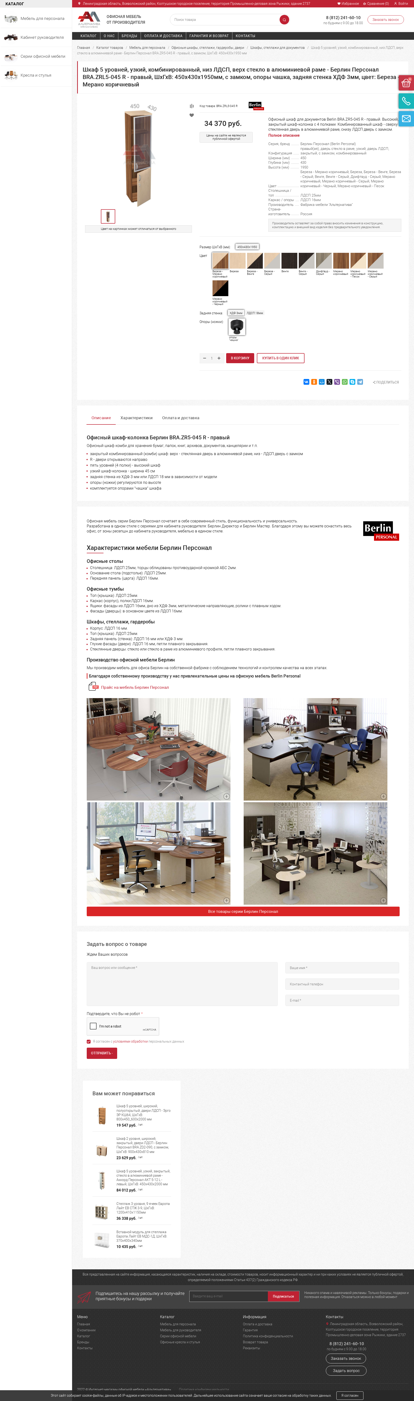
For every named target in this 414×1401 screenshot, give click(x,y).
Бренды (129, 36)
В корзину (240, 358)
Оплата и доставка (163, 36)
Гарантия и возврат (209, 36)
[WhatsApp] (345, 382)
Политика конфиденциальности (268, 1336)
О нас (109, 36)
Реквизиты (251, 1348)
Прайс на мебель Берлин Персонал (135, 687)
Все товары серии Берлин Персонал (243, 911)
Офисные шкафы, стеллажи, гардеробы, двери (208, 48)
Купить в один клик (280, 358)
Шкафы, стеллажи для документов (277, 48)
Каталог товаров (109, 48)
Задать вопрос (346, 1370)
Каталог (88, 36)
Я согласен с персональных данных (138, 1041)
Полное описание (284, 135)
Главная (83, 48)
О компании (86, 1330)
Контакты (245, 36)
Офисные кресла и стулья (180, 1342)
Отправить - (102, 1053)
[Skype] (352, 382)
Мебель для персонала (147, 48)
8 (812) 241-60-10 (343, 17)
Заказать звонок (386, 20)
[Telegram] (360, 382)
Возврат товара (255, 1342)
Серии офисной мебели (178, 1336)
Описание (101, 417)
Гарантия (250, 1330)
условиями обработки (130, 1041)
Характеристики (137, 417)
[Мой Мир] (322, 382)
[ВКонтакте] (306, 382)
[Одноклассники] (314, 382)
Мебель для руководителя (180, 1330)
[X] (329, 382)
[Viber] (337, 382)
